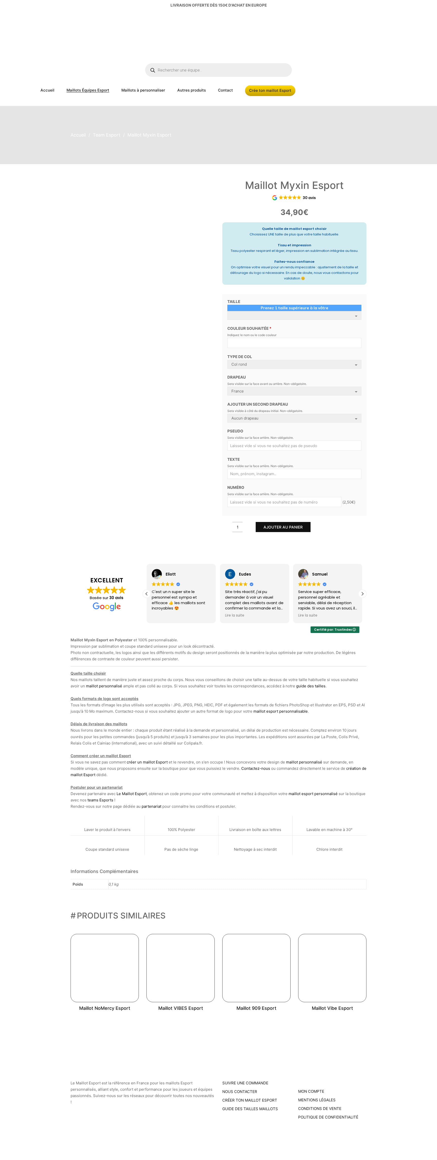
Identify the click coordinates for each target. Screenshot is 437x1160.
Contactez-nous (255, 768)
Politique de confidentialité (328, 1117)
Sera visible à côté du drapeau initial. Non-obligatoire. (265, 411)
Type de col (239, 356)
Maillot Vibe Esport (332, 1008)
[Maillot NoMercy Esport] (105, 968)
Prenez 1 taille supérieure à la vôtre (294, 307)
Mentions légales (317, 1100)
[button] (362, 594)
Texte (233, 459)
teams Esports (100, 800)
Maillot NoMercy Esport (104, 1008)
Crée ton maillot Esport (270, 90)
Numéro (235, 487)
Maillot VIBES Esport (180, 1008)
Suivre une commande (245, 1083)
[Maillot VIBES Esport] (180, 968)
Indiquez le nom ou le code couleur (251, 335)
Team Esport (106, 135)
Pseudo (235, 431)
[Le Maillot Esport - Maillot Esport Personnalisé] (41, 36)
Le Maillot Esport (132, 793)
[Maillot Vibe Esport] (332, 968)
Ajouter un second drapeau (257, 404)
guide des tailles (310, 686)
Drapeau (236, 377)
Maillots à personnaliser (143, 90)
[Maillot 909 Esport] (256, 968)
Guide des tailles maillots (250, 1108)
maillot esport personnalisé (313, 793)
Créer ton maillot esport (249, 1100)
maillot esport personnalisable (280, 711)
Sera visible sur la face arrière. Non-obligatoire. (260, 438)
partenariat (151, 806)
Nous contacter (239, 1091)
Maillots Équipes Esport (88, 90)
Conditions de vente (319, 1108)
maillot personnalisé (104, 686)
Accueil (47, 90)
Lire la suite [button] (234, 615)
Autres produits (191, 90)
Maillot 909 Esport (256, 1008)
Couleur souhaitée (249, 328)
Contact (225, 90)
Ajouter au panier (283, 527)
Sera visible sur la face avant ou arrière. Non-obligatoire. (267, 384)
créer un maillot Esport (147, 762)
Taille (233, 301)
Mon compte (311, 1091)
